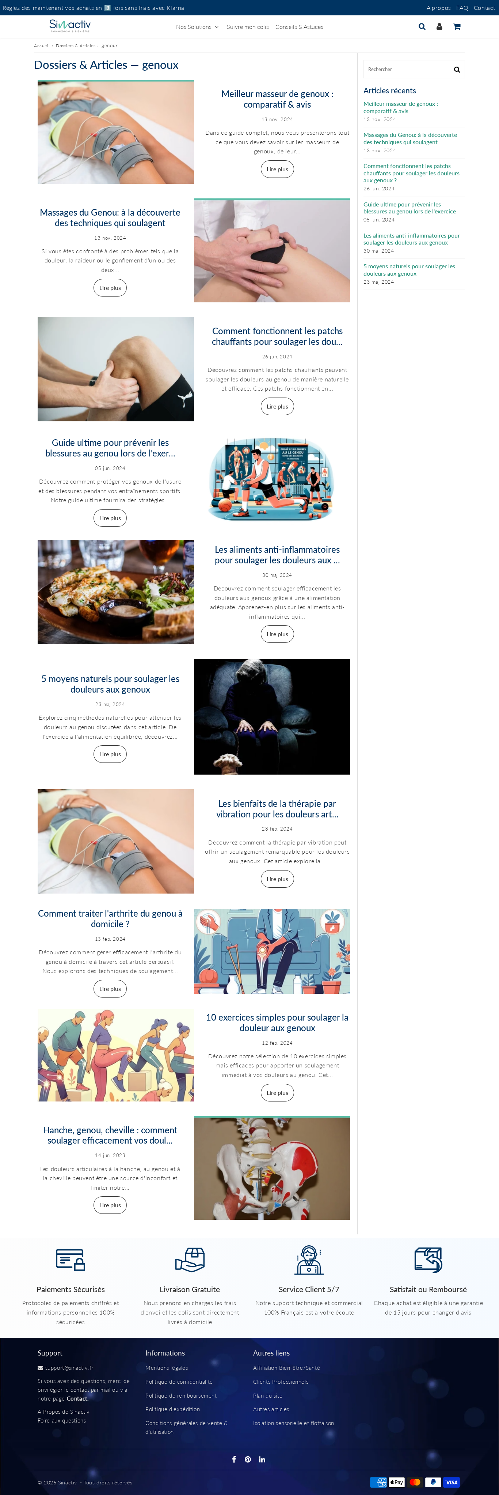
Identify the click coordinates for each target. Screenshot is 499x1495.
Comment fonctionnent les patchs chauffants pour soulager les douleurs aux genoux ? (411, 172)
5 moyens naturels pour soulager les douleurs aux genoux (110, 683)
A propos (439, 7)
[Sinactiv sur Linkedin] (262, 1460)
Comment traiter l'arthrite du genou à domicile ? (110, 918)
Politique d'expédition (172, 1409)
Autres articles (271, 1409)
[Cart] (456, 26)
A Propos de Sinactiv (64, 1411)
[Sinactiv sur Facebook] (235, 1460)
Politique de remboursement (181, 1395)
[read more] (116, 132)
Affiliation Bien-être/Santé (286, 1367)
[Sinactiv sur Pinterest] (249, 1460)
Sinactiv (67, 1482)
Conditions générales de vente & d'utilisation (186, 1427)
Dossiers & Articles (75, 45)
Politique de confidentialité (179, 1381)
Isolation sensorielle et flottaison (293, 1423)
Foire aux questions (62, 1420)
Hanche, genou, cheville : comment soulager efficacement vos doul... (110, 1135)
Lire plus (277, 168)
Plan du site (267, 1395)
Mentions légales (166, 1367)
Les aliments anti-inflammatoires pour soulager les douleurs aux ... (277, 554)
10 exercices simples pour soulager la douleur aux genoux (277, 1022)
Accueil (42, 45)
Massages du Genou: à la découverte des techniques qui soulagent (110, 217)
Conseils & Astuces (299, 26)
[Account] (439, 26)
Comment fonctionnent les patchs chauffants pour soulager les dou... (277, 336)
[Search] (422, 26)
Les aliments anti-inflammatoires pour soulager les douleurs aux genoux (411, 239)
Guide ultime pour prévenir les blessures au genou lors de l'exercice (409, 208)
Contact (484, 7)
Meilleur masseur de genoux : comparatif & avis (277, 98)
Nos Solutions (194, 26)
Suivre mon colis (248, 26)
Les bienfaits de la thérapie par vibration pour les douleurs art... (277, 808)
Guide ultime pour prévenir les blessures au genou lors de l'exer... (110, 447)
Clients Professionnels (280, 1381)
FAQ (462, 7)
